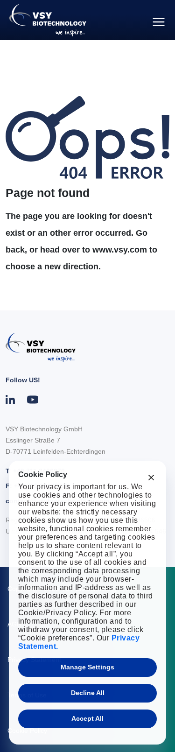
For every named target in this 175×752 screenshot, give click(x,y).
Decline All (88, 692)
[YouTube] (32, 399)
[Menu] (159, 22)
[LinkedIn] (11, 399)
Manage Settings (87, 667)
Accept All (87, 718)
